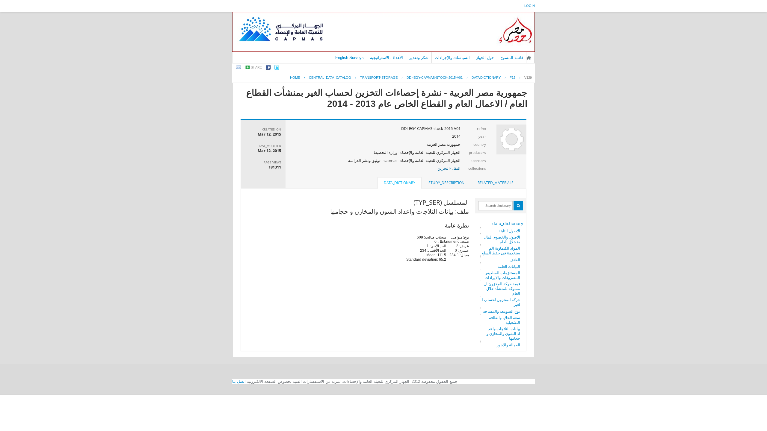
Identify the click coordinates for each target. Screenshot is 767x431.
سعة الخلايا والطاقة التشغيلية (504, 320)
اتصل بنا (239, 381)
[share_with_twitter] (276, 68)
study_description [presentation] (446, 182)
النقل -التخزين (448, 168)
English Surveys (349, 57)
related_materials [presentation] (496, 182)
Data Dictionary (486, 77)
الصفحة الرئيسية (528, 57)
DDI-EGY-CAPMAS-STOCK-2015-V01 (435, 77)
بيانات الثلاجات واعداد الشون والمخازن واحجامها (502, 333)
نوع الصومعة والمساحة (501, 311)
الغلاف (515, 259)
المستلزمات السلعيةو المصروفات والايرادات (502, 275)
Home (295, 77)
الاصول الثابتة (509, 230)
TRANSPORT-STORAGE (379, 77)
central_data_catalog (330, 77)
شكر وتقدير (418, 57)
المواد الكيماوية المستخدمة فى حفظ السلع (501, 250)
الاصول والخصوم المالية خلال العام (502, 239)
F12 (512, 77)
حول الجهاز (485, 57)
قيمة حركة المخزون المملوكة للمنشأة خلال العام (502, 288)
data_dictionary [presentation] (399, 182)
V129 (528, 77)
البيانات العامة (509, 266)
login (529, 5)
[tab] (495, 183)
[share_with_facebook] (268, 68)
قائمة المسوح (511, 57)
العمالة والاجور (508, 344)
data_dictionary (507, 223)
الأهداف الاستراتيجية (386, 57)
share (256, 67)
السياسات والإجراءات (452, 57)
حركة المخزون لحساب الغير (501, 302)
